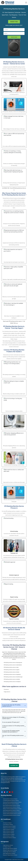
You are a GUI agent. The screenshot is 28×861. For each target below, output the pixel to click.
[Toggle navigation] (26, 3)
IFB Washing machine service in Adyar (11, 667)
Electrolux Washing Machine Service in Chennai (12, 812)
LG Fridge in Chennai (7, 846)
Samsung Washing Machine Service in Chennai (12, 802)
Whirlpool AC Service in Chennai (9, 827)
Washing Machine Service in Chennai (10, 798)
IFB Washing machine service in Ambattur (12, 679)
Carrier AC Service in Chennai (8, 836)
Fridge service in (7, 691)
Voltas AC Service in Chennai (8, 829)
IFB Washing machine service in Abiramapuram (13, 662)
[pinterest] (12, 792)
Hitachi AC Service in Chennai (8, 834)
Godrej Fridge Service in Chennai (9, 851)
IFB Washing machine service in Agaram (11, 669)
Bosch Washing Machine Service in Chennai (11, 805)
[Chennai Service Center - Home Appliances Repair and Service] (10, 3)
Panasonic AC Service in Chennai (9, 837)
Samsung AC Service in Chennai (9, 826)
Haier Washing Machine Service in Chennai (11, 810)
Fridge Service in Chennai (8, 845)
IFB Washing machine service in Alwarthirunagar (13, 676)
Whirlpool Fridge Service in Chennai (10, 850)
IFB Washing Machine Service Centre (14, 759)
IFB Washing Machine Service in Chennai (11, 803)
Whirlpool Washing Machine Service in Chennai (12, 808)
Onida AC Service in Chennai (8, 832)
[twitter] (7, 792)
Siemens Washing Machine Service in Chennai (12, 813)
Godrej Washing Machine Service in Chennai (11, 815)
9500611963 (14, 22)
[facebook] (2, 792)
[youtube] (10, 792)
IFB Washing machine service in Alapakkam (12, 674)
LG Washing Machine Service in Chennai (11, 800)
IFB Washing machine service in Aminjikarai (12, 681)
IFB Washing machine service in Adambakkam (13, 664)
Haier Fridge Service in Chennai (9, 853)
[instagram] (4, 792)
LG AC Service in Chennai (8, 824)
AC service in (6, 689)
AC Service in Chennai (7, 822)
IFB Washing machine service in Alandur (11, 672)
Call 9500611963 (14, 765)
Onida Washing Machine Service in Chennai (11, 807)
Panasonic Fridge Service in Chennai (10, 855)
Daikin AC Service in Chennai (8, 831)
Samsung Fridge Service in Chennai (10, 848)
